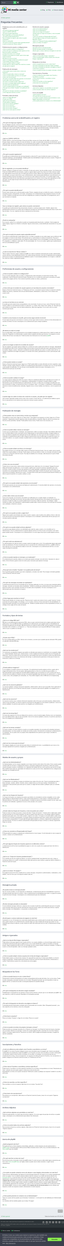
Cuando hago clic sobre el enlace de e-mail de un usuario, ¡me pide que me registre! (16, 65)
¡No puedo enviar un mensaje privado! (42, 47)
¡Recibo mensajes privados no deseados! (42, 49)
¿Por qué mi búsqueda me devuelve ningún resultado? (46, 65)
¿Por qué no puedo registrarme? (10, 33)
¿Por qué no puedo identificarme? (10, 36)
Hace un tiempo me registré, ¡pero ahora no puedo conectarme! (14, 38)
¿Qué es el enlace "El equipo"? (40, 42)
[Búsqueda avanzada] (17, 2)
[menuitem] (59, 2)
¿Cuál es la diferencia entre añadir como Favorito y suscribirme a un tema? (45, 76)
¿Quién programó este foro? (39, 94)
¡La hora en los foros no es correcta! (11, 53)
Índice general (6, 1216)
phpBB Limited (6, 1147)
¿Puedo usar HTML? (7, 99)
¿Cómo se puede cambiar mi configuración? (13, 49)
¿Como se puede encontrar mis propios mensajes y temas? (47, 70)
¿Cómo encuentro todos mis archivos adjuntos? (44, 89)
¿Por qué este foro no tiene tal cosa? (41, 96)
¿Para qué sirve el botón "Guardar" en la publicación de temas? (15, 88)
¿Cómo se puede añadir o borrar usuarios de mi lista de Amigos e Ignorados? (46, 58)
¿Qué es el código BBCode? (9, 97)
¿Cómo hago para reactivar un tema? (11, 92)
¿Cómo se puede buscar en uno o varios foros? (44, 64)
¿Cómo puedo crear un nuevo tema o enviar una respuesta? (14, 71)
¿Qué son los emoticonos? (9, 100)
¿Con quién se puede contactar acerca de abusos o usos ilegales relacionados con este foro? (46, 98)
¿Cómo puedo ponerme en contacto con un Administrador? (47, 100)
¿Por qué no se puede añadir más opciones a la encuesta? (16, 78)
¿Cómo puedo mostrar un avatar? (10, 61)
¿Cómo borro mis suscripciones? (40, 83)
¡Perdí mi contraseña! (7, 41)
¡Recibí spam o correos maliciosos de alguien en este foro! (47, 50)
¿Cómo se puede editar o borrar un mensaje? (13, 74)
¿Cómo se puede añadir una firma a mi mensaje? (14, 75)
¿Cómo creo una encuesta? (9, 77)
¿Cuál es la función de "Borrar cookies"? (12, 44)
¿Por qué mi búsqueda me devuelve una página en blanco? (47, 67)
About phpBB (5, 1149)
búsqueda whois (6, 1177)
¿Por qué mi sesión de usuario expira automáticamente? (16, 42)
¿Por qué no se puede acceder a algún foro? (13, 81)
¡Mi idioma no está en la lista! (9, 58)
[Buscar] (14, 2)
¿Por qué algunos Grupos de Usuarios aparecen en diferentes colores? (45, 38)
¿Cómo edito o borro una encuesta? (11, 80)
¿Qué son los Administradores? (40, 29)
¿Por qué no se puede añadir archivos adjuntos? (14, 83)
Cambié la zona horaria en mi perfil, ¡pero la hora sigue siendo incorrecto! (15, 56)
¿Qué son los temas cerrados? (9, 108)
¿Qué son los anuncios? (8, 105)
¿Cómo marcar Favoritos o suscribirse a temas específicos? (44, 79)
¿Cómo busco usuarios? (38, 68)
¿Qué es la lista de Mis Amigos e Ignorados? (43, 56)
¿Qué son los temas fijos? (8, 106)
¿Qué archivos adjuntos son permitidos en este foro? (45, 88)
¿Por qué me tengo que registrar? (10, 30)
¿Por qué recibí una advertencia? (10, 84)
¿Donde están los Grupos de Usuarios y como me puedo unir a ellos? (46, 34)
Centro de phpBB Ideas (13, 1161)
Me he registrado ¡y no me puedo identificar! (13, 35)
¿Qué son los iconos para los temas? (11, 109)
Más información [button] (11, 1243)
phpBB (48, 335)
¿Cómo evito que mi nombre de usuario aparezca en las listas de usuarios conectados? (16, 51)
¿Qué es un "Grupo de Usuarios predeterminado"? (45, 41)
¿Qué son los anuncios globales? (10, 103)
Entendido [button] (55, 1239)
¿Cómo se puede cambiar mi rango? (11, 63)
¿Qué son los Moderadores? (39, 30)
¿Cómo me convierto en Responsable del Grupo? (44, 36)
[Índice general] (14, 10)
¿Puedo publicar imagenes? (9, 102)
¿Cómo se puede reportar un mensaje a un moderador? (15, 86)
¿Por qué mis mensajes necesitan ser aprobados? (14, 91)
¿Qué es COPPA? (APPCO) (9, 32)
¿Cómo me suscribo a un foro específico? (43, 81)
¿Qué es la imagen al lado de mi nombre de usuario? (15, 60)
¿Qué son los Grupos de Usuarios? (41, 32)
